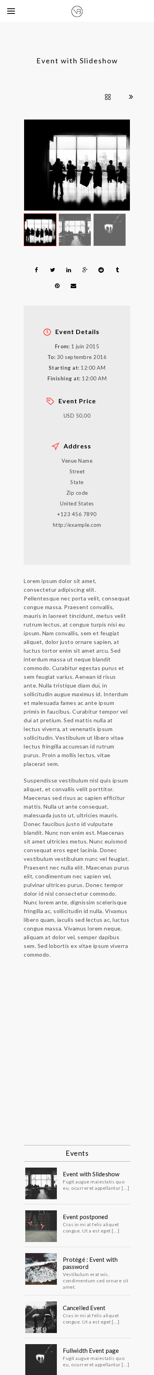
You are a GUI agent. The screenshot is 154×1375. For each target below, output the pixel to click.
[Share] (36, 270)
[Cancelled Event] (41, 1317)
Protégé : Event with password (90, 1263)
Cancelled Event (84, 1307)
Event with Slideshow (91, 1173)
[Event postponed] (41, 1226)
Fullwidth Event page (91, 1350)
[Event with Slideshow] (41, 1183)
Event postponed (85, 1216)
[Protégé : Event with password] (41, 1269)
